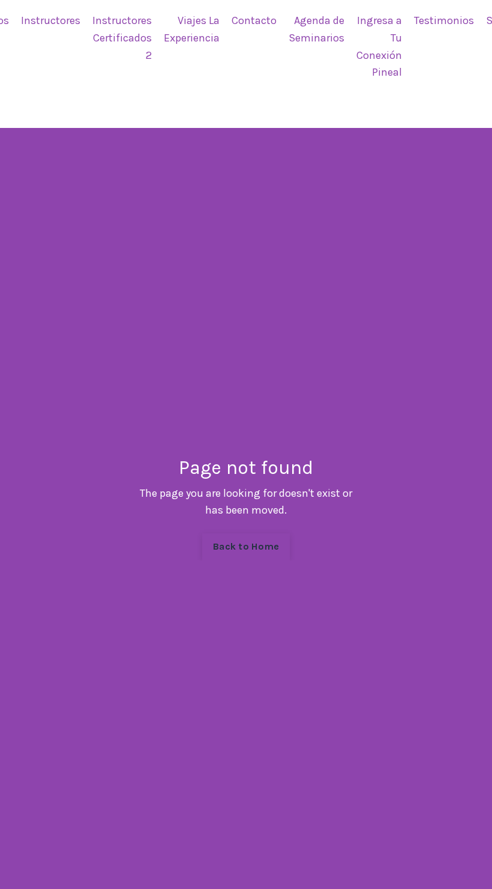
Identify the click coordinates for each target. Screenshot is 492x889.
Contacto (254, 20)
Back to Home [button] (246, 546)
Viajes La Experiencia (192, 29)
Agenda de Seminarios (316, 29)
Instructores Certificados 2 (122, 38)
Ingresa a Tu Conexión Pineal (379, 46)
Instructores (50, 20)
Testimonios (444, 20)
